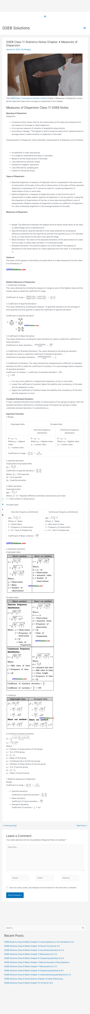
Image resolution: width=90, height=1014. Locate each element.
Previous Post (10, 826)
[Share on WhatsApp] (2, 499)
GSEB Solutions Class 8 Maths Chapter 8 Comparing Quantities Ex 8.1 (34, 970)
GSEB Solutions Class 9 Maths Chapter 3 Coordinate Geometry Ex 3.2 (34, 950)
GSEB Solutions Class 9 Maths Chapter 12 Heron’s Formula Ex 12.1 (32, 946)
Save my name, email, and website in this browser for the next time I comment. (43, 888)
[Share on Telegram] (2, 504)
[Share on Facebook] (2, 509)
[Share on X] (2, 515)
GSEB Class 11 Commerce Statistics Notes (28, 98)
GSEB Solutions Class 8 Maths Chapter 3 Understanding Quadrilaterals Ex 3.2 (37, 975)
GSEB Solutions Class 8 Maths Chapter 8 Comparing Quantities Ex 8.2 (34, 958)
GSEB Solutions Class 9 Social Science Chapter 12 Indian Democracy (33, 979)
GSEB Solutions (16, 28)
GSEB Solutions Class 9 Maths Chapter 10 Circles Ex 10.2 (28, 983)
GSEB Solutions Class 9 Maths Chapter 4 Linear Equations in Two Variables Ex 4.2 (39, 942)
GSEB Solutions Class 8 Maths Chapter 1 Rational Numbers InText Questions (36, 962)
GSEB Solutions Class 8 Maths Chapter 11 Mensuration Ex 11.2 (30, 966)
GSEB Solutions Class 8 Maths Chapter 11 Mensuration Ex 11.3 (30, 954)
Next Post (82, 826)
